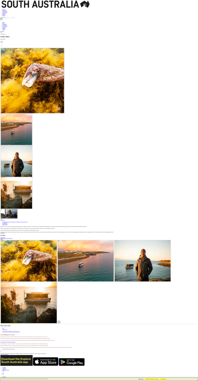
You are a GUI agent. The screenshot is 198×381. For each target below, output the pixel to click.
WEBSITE (10, 238)
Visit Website (2, 220)
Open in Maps (2, 237)
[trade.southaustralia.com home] (45, 7)
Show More (2, 233)
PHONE (1, 238)
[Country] (3, 342)
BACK (2, 239)
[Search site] (0, 17)
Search (2, 17)
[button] (1, 19)
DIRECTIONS (6, 238)
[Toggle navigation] (2, 19)
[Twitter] (3, 374)
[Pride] (4, 352)
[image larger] (28, 261)
